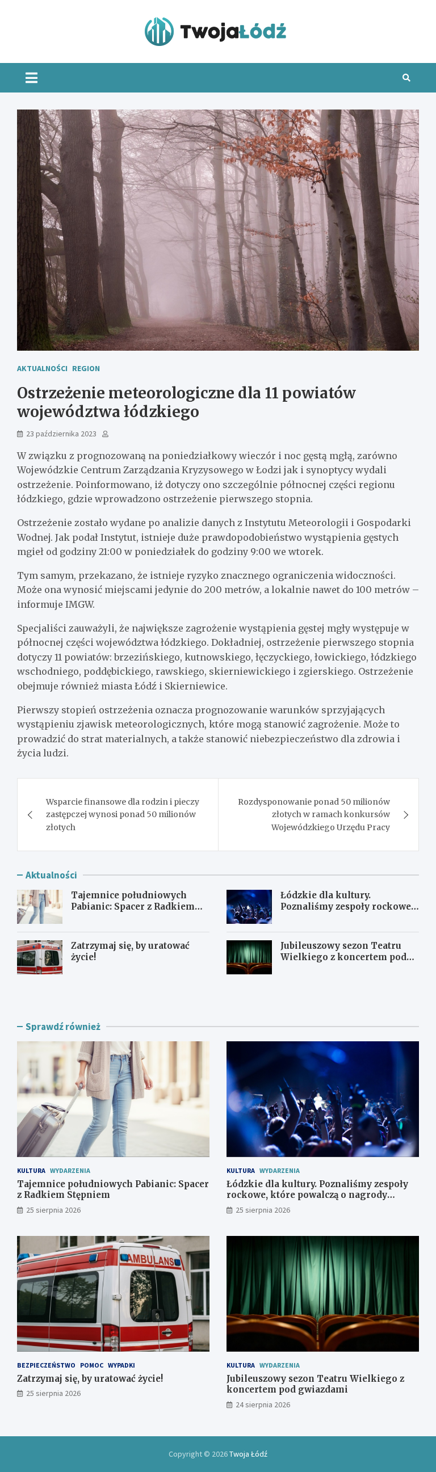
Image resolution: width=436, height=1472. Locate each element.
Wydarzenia (70, 1170)
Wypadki (121, 1365)
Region (86, 368)
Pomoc (91, 1365)
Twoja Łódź (248, 1454)
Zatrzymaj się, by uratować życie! (90, 1378)
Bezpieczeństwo (46, 1365)
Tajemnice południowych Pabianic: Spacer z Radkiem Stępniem (133, 906)
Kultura (31, 1170)
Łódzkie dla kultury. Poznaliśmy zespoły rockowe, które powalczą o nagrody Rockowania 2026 (346, 912)
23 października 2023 (61, 433)
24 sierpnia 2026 (263, 1404)
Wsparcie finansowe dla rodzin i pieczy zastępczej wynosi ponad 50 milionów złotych (122, 814)
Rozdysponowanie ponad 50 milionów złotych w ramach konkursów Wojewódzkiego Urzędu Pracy (314, 814)
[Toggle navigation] (31, 77)
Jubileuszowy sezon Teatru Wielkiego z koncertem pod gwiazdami (343, 956)
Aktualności (42, 368)
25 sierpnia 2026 (53, 1210)
